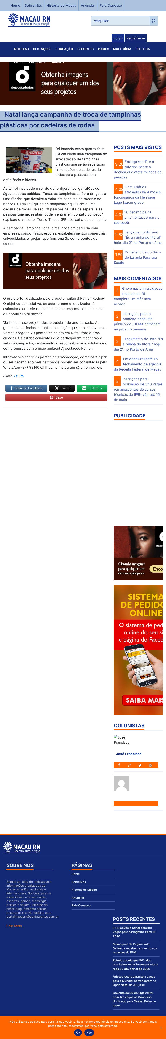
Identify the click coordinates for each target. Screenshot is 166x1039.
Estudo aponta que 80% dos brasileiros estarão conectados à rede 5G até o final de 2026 (135, 964)
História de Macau (61, 5)
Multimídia (122, 49)
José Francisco (129, 754)
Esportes (85, 49)
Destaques (42, 49)
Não (89, 1032)
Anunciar (88, 5)
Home (15, 5)
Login (118, 38)
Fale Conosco (111, 5)
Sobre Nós (33, 5)
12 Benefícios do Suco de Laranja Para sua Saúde (137, 257)
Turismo (57, 62)
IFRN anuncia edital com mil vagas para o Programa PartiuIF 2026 (134, 932)
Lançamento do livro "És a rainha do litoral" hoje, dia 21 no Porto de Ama (138, 344)
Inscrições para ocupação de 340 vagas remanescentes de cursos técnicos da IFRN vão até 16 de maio (138, 389)
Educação (64, 49)
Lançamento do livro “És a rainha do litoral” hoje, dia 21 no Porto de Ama (138, 237)
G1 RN (19, 376)
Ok (78, 1032)
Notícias (21, 49)
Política (143, 49)
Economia (37, 62)
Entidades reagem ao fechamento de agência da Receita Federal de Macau (137, 364)
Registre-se (135, 38)
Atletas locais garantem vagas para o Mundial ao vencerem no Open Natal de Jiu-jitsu (134, 981)
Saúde (19, 62)
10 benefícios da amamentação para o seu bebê (137, 217)
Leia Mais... (15, 926)
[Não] (160, 1027)
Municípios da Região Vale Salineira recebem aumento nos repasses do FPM (135, 948)
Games (103, 49)
